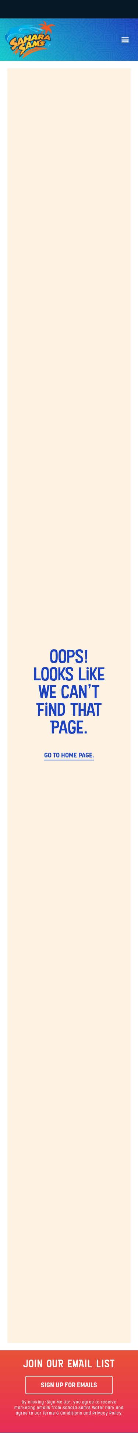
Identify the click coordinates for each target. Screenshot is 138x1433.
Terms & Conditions (62, 1414)
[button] (125, 40)
